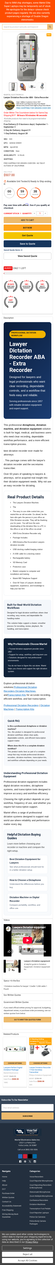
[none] (27, 57)
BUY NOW (27, 228)
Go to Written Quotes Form (27, 1020)
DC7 (4, 1189)
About (4, 1185)
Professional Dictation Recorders (21, 705)
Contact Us (6, 1202)
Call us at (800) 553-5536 (28, 1149)
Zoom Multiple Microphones (41, 1196)
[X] (30, 1156)
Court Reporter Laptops (39, 1213)
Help (4, 1181)
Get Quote (27, 235)
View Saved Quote (27, 256)
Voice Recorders (36, 1177)
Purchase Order (8, 1193)
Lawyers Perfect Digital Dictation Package (13, 1068)
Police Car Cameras (37, 1217)
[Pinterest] (25, 1156)
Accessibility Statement (11, 1206)
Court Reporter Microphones (41, 1181)
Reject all (27, 1254)
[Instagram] (35, 1156)
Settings (27, 1248)
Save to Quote (27, 243)
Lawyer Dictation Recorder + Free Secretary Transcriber (40, 1069)
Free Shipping (7, 1210)
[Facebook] (20, 1156)
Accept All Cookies (27, 1260)
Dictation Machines (25, 691)
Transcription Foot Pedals (40, 1209)
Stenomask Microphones (40, 1192)
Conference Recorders (39, 1200)
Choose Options (15, 1063)
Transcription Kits (16, 695)
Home (4, 1177)
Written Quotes (8, 1197)
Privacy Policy (32, 1242)
